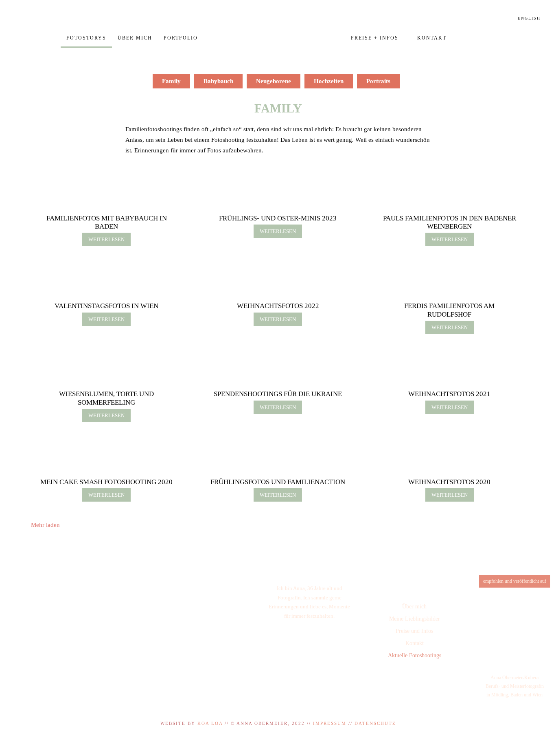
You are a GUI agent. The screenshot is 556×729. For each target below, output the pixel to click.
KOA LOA (210, 723)
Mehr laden (45, 525)
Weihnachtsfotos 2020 (449, 482)
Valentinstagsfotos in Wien (106, 306)
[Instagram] (412, 678)
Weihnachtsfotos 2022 (278, 306)
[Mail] (433, 678)
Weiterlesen (106, 239)
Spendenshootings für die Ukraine (278, 394)
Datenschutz (375, 723)
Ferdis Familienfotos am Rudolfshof (449, 310)
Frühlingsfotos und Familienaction (277, 482)
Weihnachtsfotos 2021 (449, 394)
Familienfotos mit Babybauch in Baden (106, 222)
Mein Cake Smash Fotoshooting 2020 (106, 482)
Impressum (329, 723)
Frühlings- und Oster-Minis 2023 (278, 218)
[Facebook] (390, 678)
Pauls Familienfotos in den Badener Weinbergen (449, 222)
